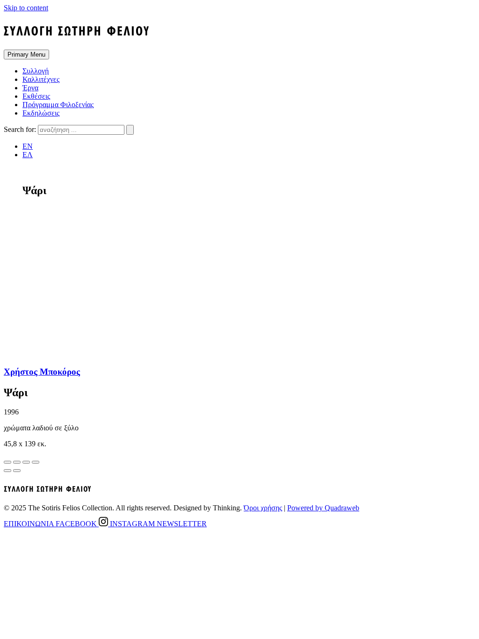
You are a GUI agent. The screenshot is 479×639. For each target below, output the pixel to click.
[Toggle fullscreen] (26, 462)
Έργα (30, 88)
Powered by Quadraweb (323, 508)
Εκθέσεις (36, 96)
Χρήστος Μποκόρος (42, 372)
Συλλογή (35, 71)
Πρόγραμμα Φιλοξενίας (58, 105)
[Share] (17, 462)
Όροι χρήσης (263, 508)
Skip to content (26, 8)
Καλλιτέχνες (40, 79)
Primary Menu (26, 54)
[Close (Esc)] (7, 462)
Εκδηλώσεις (40, 113)
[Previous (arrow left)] (7, 470)
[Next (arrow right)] (17, 470)
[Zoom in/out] (35, 462)
